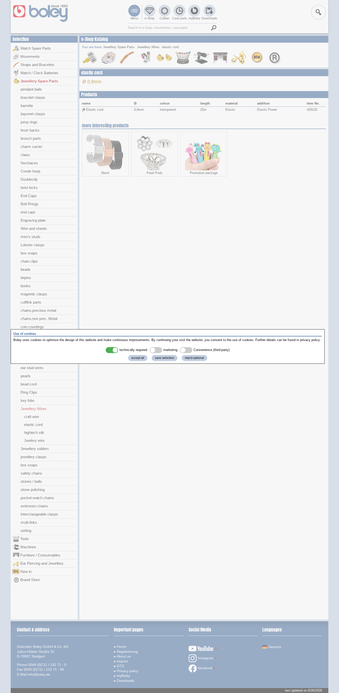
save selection (164, 358)
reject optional (194, 358)
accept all (137, 358)
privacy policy (310, 340)
